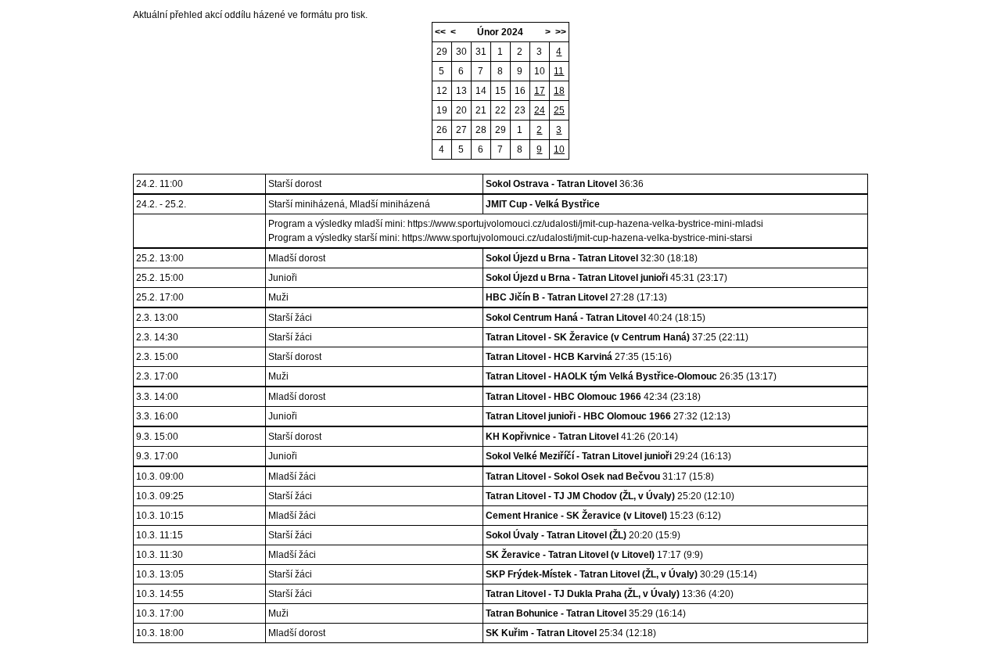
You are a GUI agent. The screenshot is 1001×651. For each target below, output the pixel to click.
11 (559, 71)
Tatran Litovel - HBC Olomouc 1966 (563, 396)
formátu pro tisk (332, 14)
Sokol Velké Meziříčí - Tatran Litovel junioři (579, 456)
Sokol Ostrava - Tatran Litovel (551, 183)
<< (440, 32)
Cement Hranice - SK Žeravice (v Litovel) (576, 515)
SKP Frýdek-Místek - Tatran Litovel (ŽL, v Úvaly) (592, 574)
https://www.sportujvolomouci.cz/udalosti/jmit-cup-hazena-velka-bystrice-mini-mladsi (585, 223)
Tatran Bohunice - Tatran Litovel (556, 613)
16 (520, 90)
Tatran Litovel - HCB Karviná (549, 356)
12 (441, 90)
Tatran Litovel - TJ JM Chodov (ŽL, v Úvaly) (580, 496)
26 (441, 129)
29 (441, 51)
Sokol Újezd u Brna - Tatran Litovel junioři (577, 277)
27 (461, 129)
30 (461, 51)
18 (559, 90)
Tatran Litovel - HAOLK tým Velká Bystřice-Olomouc (601, 376)
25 (559, 110)
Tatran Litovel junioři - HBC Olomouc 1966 (578, 416)
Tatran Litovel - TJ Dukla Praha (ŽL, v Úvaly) (583, 593)
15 (500, 90)
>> (560, 32)
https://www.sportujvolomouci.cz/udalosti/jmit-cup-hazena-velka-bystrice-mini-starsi (577, 237)
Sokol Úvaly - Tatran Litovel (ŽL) (556, 535)
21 (480, 110)
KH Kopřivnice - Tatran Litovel (552, 436)
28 (480, 129)
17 (539, 90)
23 (520, 110)
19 (441, 110)
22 (500, 110)
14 (480, 90)
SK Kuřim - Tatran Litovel (541, 633)
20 (461, 110)
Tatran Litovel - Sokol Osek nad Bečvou (573, 476)
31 (480, 51)
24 (539, 110)
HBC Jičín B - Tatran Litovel (547, 297)
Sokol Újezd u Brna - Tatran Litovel (562, 258)
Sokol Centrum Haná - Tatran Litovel (566, 317)
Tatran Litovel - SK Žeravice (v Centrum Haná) (588, 337)
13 (461, 90)
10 (539, 71)
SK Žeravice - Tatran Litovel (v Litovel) (570, 554)
